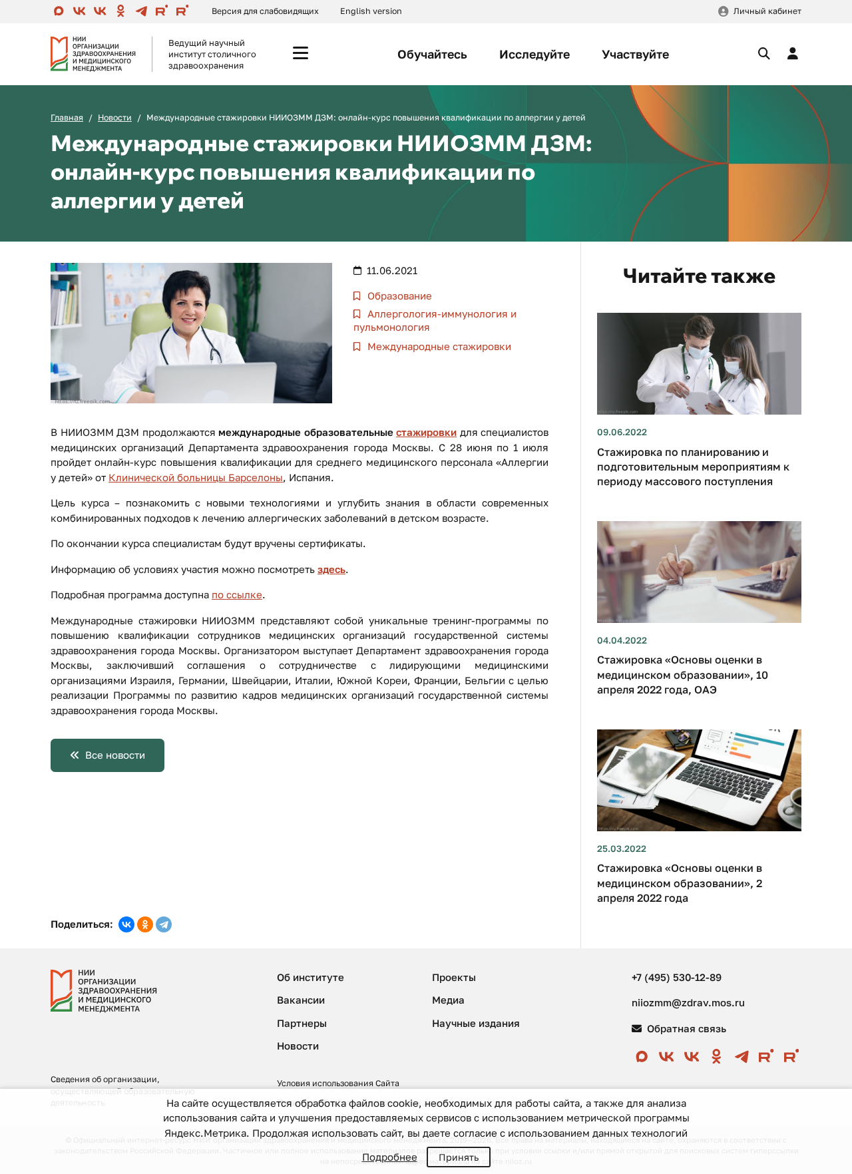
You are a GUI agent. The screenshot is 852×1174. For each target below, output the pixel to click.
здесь (331, 569)
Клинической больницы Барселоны (195, 477)
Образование (398, 295)
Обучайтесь (432, 54)
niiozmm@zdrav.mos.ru (688, 1002)
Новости (115, 117)
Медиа (448, 1000)
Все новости (115, 755)
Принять (459, 1157)
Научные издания (476, 1023)
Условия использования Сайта (338, 1083)
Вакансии (301, 1000)
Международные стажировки (438, 346)
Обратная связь (685, 1028)
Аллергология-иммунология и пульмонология (435, 320)
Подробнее (389, 1157)
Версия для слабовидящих (265, 11)
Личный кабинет (767, 11)
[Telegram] (164, 924)
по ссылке (237, 594)
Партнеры (302, 1023)
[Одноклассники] (145, 924)
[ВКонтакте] (126, 924)
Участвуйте (635, 54)
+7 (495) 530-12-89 (677, 977)
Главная (67, 117)
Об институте (310, 977)
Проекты (454, 977)
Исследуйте (534, 54)
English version (371, 11)
